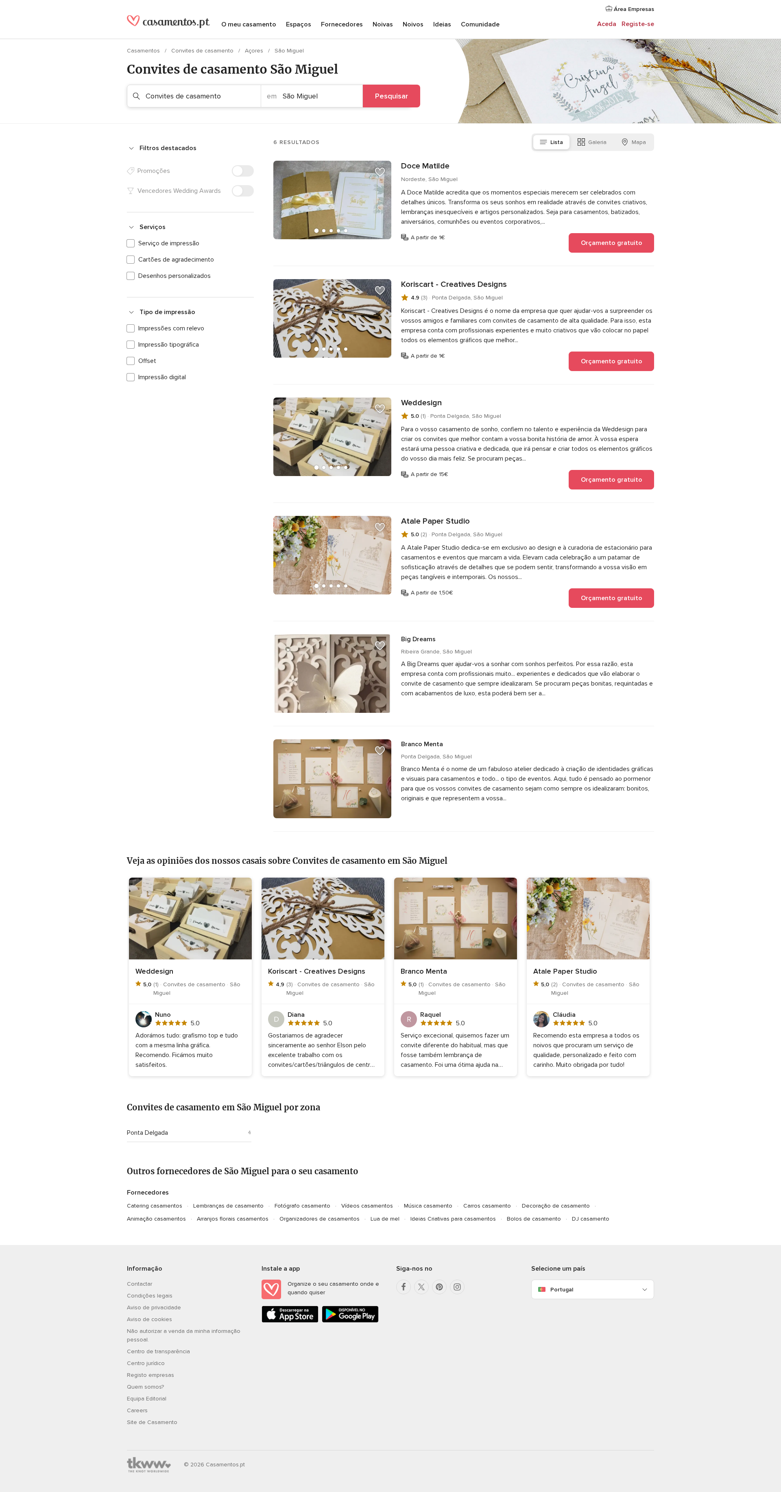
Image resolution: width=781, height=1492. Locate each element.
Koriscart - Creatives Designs (454, 284)
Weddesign (421, 403)
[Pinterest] (439, 1287)
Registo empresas (150, 1375)
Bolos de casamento (534, 1218)
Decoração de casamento (556, 1205)
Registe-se (638, 24)
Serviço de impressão (168, 243)
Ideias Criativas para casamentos (453, 1218)
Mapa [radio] (639, 142)
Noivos (413, 24)
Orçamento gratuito (611, 243)
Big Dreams (418, 639)
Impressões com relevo (171, 328)
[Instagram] (457, 1287)
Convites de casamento (203, 50)
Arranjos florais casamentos (232, 1218)
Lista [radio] (556, 142)
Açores (255, 50)
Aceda (606, 24)
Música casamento (428, 1205)
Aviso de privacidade (154, 1307)
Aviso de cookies (149, 1319)
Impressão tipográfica (168, 345)
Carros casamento (487, 1205)
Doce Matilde (425, 166)
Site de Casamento (152, 1422)
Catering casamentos (154, 1205)
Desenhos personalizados (174, 276)
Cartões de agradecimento (176, 260)
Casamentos (144, 50)
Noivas (383, 24)
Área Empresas (633, 9)
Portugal (561, 1289)
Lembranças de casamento (228, 1205)
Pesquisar (391, 96)
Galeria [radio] (597, 142)
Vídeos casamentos (367, 1205)
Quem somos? (145, 1386)
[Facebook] (403, 1287)
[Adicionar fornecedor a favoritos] (380, 172)
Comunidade (480, 24)
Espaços (298, 24)
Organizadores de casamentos (319, 1218)
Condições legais (149, 1295)
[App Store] (290, 1320)
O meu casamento (248, 24)
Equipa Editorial (146, 1398)
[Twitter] (421, 1287)
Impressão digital (162, 377)
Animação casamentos (156, 1218)
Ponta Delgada (147, 1133)
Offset (147, 361)
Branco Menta (422, 744)
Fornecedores (342, 24)
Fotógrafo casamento (302, 1205)
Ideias (442, 24)
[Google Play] (350, 1320)
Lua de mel (385, 1218)
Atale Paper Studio (435, 521)
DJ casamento (590, 1218)
